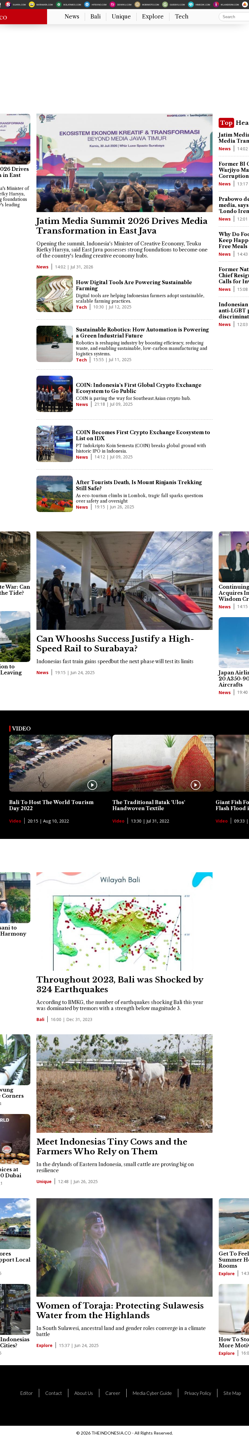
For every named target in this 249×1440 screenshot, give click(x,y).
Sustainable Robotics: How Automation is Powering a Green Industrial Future (142, 333)
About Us (83, 1393)
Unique (121, 16)
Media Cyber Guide (152, 1393)
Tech (182, 16)
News (72, 16)
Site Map (232, 1393)
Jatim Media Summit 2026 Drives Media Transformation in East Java (122, 226)
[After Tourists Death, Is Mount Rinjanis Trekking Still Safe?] (54, 494)
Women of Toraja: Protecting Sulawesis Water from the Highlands (120, 1310)
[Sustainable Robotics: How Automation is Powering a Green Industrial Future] (54, 344)
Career (112, 1393)
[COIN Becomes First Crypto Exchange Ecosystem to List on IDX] (54, 444)
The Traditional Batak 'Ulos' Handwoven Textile (148, 805)
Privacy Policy (197, 1393)
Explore (153, 16)
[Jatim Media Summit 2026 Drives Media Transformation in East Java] (124, 210)
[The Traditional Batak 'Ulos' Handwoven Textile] (163, 790)
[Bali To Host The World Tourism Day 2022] (60, 790)
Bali (95, 16)
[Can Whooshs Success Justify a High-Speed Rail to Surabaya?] (124, 628)
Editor (26, 1393)
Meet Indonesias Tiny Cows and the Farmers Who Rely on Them (111, 1146)
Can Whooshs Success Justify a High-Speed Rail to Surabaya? (115, 643)
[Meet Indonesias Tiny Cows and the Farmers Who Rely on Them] (124, 1131)
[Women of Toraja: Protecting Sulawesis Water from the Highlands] (124, 1295)
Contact (53, 1393)
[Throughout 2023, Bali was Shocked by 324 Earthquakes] (124, 969)
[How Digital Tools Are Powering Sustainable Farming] (54, 294)
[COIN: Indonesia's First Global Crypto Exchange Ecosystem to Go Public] (54, 394)
